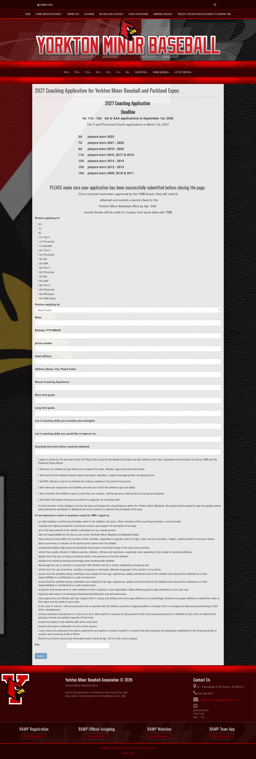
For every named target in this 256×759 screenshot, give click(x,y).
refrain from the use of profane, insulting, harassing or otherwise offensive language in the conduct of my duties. (99, 569)
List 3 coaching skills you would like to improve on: (65, 433)
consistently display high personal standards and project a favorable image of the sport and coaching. (94, 547)
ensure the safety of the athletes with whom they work (68, 622)
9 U (107, 72)
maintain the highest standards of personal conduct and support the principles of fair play (87, 525)
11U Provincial (46, 241)
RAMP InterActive (111, 748)
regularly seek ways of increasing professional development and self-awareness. (82, 594)
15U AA (42, 276)
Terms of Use (130, 748)
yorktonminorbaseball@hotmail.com (218, 700)
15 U (76, 72)
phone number (43, 343)
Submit (41, 656)
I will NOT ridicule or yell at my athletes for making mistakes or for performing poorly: (84, 481)
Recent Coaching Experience (52, 382)
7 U (117, 72)
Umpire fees (73, 14)
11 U (97, 72)
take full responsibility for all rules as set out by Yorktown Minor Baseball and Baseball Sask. (88, 534)
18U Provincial (46, 289)
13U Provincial (46, 254)
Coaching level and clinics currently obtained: (62, 446)
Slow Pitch (140, 72)
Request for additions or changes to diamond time (204, 14)
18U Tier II (44, 285)
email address (43, 356)
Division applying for (47, 218)
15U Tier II (44, 267)
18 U (66, 72)
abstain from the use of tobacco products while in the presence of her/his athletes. (83, 556)
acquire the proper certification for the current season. (68, 626)
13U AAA (43, 263)
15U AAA (43, 281)
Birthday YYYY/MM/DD (48, 330)
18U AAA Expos (47, 298)
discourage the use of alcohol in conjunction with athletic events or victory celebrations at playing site (93, 565)
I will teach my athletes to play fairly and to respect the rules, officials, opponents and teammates (91, 469)
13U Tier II (44, 250)
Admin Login (128, 753)
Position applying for (47, 304)
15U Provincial (46, 272)
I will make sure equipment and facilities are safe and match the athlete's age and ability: (87, 487)
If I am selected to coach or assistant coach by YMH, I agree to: (72, 515)
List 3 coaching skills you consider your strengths (65, 420)
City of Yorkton (182, 72)
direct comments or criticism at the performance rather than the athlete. (77, 543)
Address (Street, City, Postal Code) (55, 369)
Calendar (89, 14)
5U (127, 72)
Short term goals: (45, 395)
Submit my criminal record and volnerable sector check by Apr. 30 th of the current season (88, 638)
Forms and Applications (48, 14)
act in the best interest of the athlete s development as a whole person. (77, 530)
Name (38, 317)
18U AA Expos (46, 294)
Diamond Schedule (163, 14)
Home (27, 14)
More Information (33, 736)
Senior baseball (160, 72)
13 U (87, 72)
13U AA (42, 259)
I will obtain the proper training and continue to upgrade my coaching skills (79, 499)
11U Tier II (44, 237)
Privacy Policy (147, 748)
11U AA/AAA (45, 246)
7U (39, 228)
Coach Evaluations (138, 14)
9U (39, 232)
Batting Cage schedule (111, 14)
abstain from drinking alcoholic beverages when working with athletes (76, 560)
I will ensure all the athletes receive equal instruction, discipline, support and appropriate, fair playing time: (96, 475)
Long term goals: (45, 407)
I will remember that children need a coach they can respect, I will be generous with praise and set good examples (101, 493)
